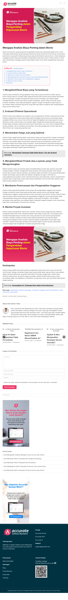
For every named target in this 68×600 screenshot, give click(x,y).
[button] (4, 337)
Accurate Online (40, 533)
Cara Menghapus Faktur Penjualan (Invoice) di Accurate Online (25, 466)
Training (5, 578)
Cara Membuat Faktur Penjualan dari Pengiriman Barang (22, 458)
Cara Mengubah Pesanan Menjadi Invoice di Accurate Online (24, 455)
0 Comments (16, 342)
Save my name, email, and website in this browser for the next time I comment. (30, 382)
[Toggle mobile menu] (64, 3)
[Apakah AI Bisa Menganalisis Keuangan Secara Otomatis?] (56, 329)
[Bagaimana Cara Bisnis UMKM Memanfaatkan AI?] (34, 329)
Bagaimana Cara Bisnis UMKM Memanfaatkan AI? (33, 335)
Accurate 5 (39, 540)
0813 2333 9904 (8, 561)
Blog (4, 568)
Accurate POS (40, 536)
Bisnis (25, 296)
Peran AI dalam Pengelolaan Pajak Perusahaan (10, 337)
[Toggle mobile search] (61, 3)
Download (6, 574)
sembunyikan (18, 68)
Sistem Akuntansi (46, 590)
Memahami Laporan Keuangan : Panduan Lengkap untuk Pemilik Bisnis (34, 290)
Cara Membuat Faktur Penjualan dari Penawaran (20, 462)
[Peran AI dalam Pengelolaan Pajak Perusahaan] (12, 329)
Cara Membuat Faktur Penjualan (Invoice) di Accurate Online (24, 470)
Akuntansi (20, 296)
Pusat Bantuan (7, 571)
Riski (5, 296)
